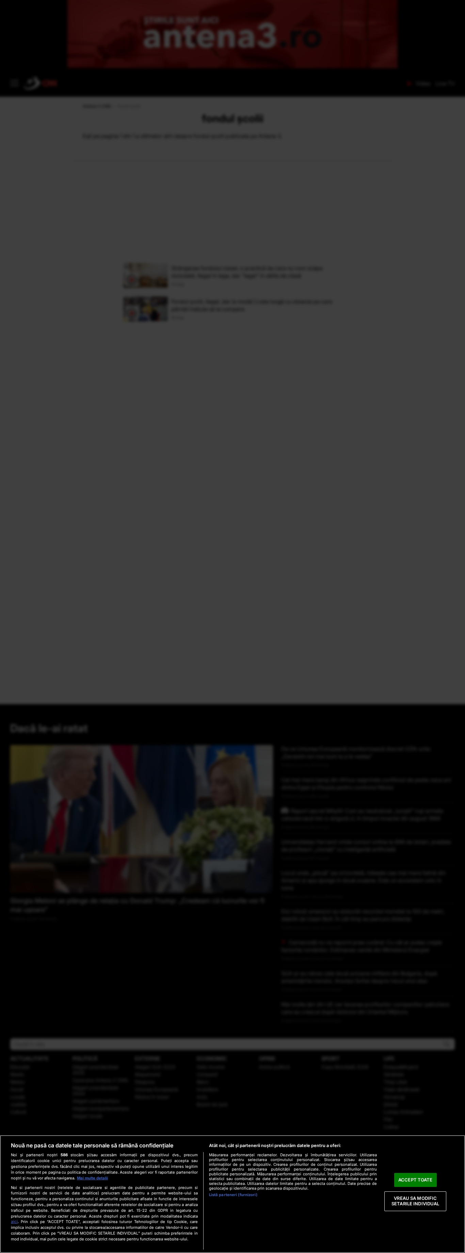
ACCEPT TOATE (415, 1179)
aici (14, 1221)
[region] (232, 1194)
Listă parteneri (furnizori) (233, 1194)
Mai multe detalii (92, 1178)
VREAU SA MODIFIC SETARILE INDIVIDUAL (415, 1201)
